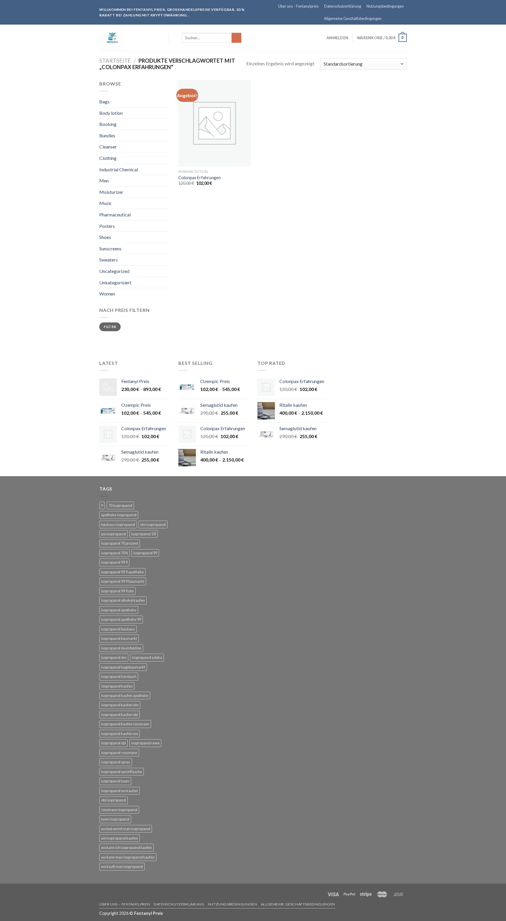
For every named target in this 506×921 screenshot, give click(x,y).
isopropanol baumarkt (119, 638)
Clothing (108, 158)
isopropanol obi (113, 743)
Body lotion (111, 113)
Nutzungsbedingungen (385, 6)
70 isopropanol (120, 505)
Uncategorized (114, 271)
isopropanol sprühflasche (121, 771)
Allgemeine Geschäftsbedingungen (353, 18)
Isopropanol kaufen (117, 686)
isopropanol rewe (145, 743)
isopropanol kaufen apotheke (124, 695)
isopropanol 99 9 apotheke (122, 572)
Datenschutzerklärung (342, 6)
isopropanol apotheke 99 (121, 619)
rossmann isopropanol (119, 809)
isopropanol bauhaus (118, 629)
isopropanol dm (113, 657)
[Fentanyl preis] (123, 38)
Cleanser (108, 146)
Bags (104, 101)
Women (107, 293)
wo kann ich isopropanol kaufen (126, 847)
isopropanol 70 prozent (119, 543)
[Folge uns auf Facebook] (387, 18)
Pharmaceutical (115, 214)
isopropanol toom (115, 781)
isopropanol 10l (143, 534)
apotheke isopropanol (118, 514)
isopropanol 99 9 (114, 562)
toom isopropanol (115, 819)
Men (104, 180)
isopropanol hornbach (118, 676)
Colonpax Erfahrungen (199, 177)
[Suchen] (175, 37)
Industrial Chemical (118, 169)
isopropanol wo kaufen (119, 790)
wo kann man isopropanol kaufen (128, 857)
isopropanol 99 (145, 553)
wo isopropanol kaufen (119, 838)
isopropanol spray (115, 762)
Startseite (115, 60)
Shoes (105, 237)
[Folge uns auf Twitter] (398, 18)
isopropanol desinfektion (121, 648)
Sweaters (108, 259)
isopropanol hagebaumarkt (123, 667)
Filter (110, 326)
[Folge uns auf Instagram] (392, 18)
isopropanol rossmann (119, 752)
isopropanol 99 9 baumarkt (122, 581)
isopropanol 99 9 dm (117, 591)
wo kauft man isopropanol (122, 866)
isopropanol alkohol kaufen (123, 600)
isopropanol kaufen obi (119, 714)
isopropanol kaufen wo (119, 733)
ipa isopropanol (113, 534)
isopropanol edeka (147, 657)
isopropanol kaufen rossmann (125, 724)
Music (105, 203)
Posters (107, 226)
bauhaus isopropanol (118, 524)
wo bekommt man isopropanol (125, 828)
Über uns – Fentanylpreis (298, 6)
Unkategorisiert (115, 282)
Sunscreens (110, 248)
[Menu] (160, 37)
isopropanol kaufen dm (120, 705)
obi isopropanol (113, 800)
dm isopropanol (153, 524)
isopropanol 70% (114, 553)
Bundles (107, 135)
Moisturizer (111, 192)
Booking (108, 124)
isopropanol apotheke (118, 610)
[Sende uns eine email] (404, 18)
